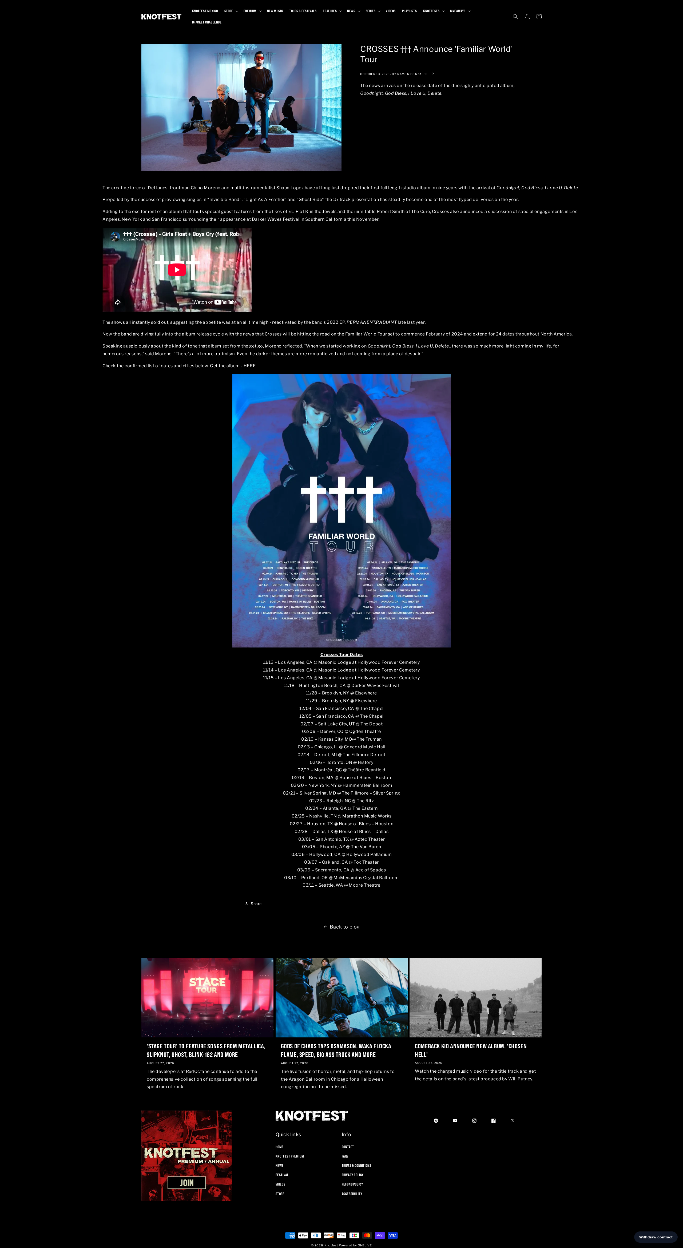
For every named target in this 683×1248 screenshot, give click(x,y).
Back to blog (345, 927)
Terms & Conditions (356, 1165)
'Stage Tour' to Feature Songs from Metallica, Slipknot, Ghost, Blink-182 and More (206, 1050)
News (280, 1165)
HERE (250, 365)
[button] (230, 11)
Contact (348, 1146)
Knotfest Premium (290, 1156)
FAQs (345, 1156)
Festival (282, 1175)
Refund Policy (352, 1184)
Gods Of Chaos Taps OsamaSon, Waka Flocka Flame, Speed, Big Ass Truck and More (336, 1050)
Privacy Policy (353, 1175)
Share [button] (256, 903)
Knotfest (331, 1245)
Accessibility (352, 1193)
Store (280, 1193)
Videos (280, 1184)
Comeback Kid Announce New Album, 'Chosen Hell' (471, 1050)
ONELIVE (365, 1245)
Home (280, 1146)
